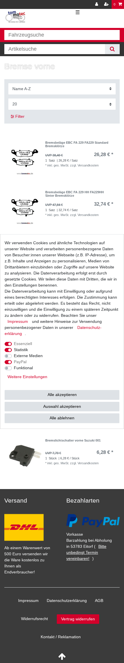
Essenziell (23, 343)
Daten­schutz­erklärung (67, 600)
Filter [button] (20, 116)
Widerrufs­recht (34, 618)
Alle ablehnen (62, 418)
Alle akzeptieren (62, 394)
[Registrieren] (107, 4)
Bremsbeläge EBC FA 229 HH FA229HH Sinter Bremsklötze (74, 193)
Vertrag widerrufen (78, 619)
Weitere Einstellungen (27, 376)
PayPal (20, 361)
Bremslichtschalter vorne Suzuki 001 (73, 440)
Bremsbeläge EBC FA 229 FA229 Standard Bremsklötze (76, 144)
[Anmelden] (97, 4)
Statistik (21, 349)
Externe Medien (28, 355)
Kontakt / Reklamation (61, 636)
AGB (99, 600)
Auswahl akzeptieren (62, 406)
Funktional (23, 367)
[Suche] (112, 49)
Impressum (28, 600)
